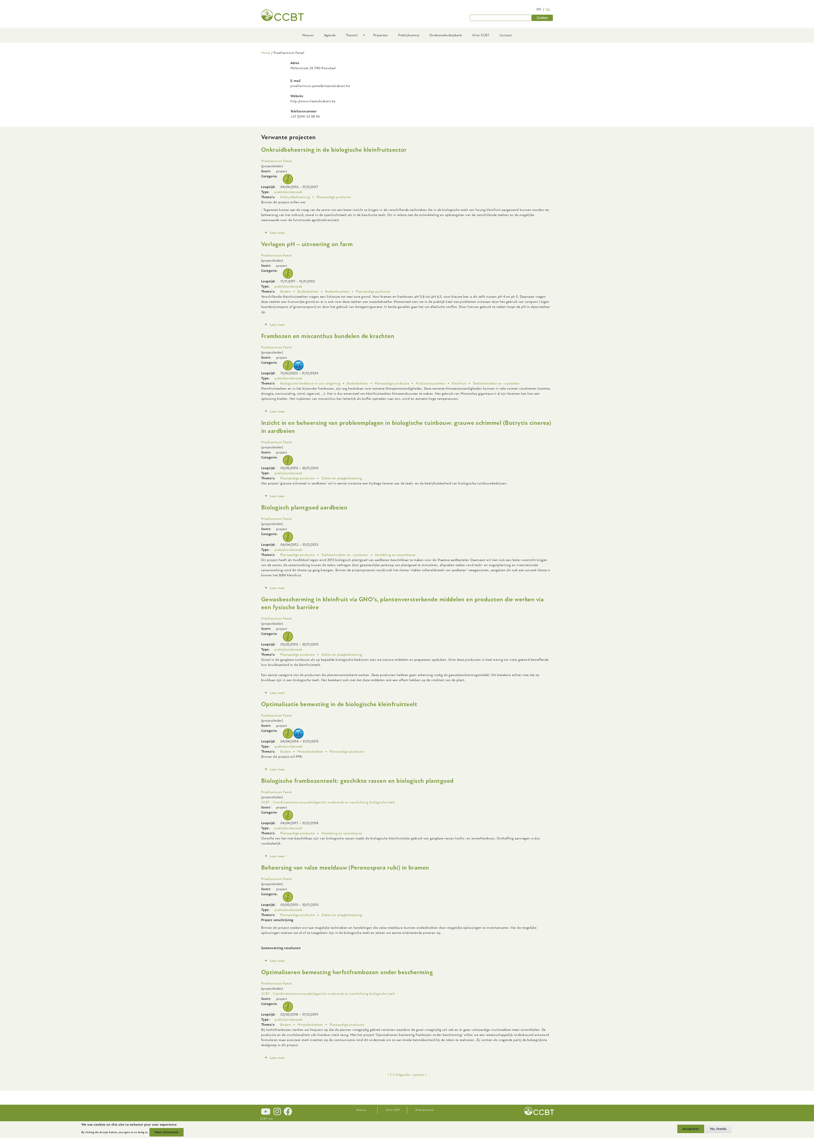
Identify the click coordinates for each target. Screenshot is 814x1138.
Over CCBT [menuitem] (480, 35)
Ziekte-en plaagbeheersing (341, 478)
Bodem (285, 291)
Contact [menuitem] (506, 35)
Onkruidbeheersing (295, 197)
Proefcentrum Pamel (276, 161)
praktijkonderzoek (288, 192)
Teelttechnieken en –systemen (496, 383)
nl (548, 9)
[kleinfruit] (288, 179)
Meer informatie (166, 1132)
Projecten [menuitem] (380, 35)
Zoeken (542, 18)
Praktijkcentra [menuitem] (408, 35)
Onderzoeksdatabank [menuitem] (445, 35)
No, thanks (718, 1129)
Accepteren (690, 1129)
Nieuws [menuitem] (308, 35)
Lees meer (277, 233)
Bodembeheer (308, 291)
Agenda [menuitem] (330, 35)
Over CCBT (393, 1110)
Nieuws (361, 1110)
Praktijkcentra (424, 1110)
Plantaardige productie (333, 197)
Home (265, 53)
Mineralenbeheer (310, 751)
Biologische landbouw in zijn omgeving (310, 383)
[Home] (282, 15)
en (539, 9)
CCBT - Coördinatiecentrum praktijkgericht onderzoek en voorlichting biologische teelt (328, 802)
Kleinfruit (459, 383)
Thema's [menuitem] (349, 36)
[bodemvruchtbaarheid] (298, 365)
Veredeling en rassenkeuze (395, 555)
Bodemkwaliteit (337, 291)
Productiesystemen (430, 383)
